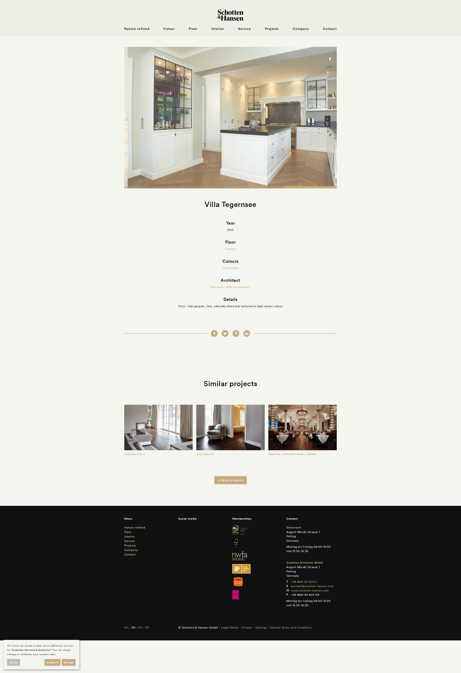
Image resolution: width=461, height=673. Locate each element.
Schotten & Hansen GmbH (304, 562)
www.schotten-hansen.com (310, 590)
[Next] (326, 117)
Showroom (293, 527)
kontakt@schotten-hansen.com (312, 586)
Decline (13, 662)
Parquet (230, 249)
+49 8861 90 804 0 (304, 582)
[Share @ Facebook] (214, 333)
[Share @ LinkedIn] (246, 333)
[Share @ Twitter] (225, 333)
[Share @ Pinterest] (236, 333)
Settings (261, 627)
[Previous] (135, 117)
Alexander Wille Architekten (230, 287)
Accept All (52, 662)
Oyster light (230, 268)
